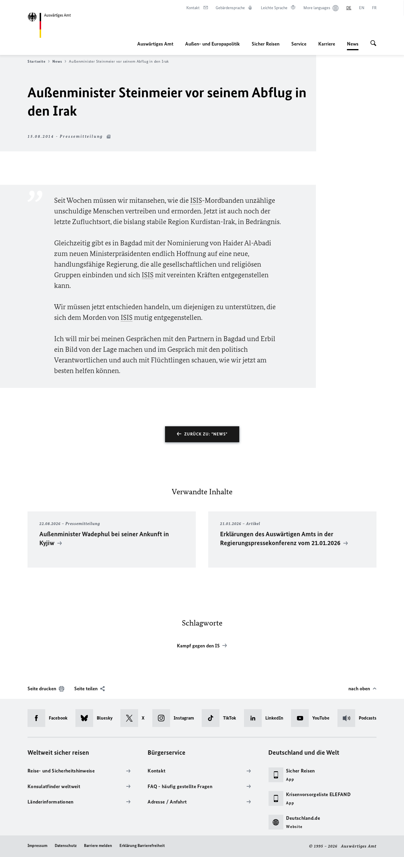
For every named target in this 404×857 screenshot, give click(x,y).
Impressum (37, 845)
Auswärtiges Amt (155, 44)
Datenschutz (66, 845)
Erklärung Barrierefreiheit (142, 845)
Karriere (326, 44)
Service (298, 44)
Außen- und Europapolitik (212, 44)
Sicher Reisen (265, 44)
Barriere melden (98, 845)
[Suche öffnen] (373, 43)
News (352, 45)
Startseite (36, 61)
